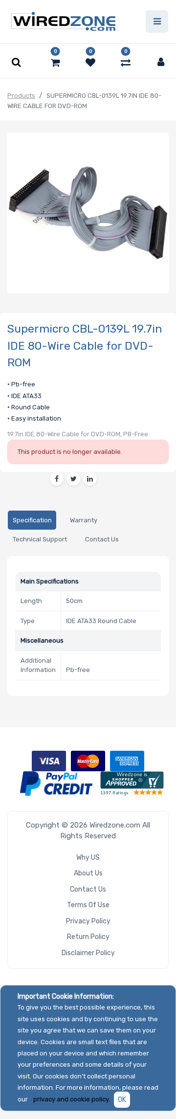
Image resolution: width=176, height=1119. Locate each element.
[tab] (32, 520)
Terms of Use (88, 905)
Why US (88, 857)
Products (21, 95)
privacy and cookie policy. (71, 1099)
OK (122, 1100)
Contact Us (88, 889)
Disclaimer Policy (88, 953)
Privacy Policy (88, 921)
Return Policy (88, 937)
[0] (55, 62)
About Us (88, 873)
